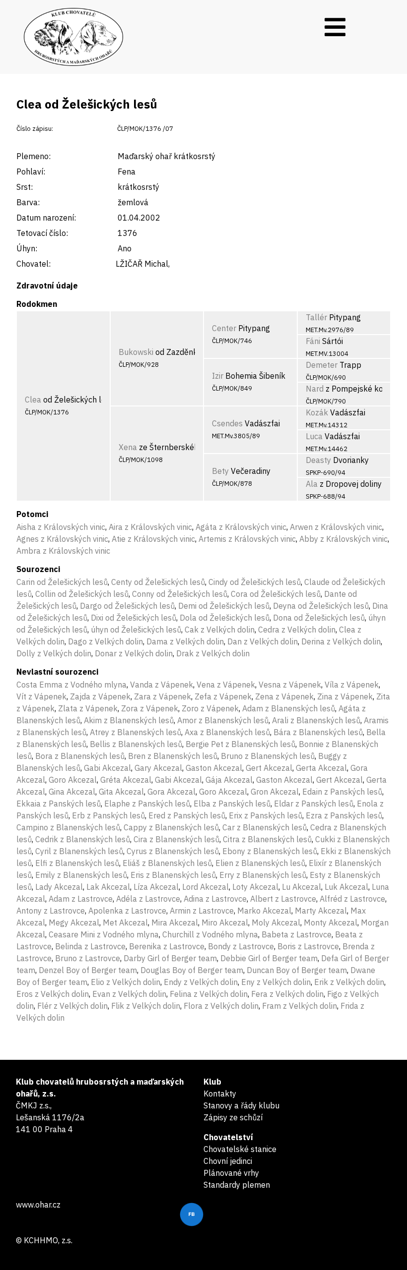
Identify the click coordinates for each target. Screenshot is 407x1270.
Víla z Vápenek (352, 685)
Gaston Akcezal (214, 768)
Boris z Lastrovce (308, 946)
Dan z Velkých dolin (262, 641)
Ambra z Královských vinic (63, 551)
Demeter (322, 365)
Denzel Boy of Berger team (88, 970)
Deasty (318, 460)
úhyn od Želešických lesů (136, 630)
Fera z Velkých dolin (287, 994)
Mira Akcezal (174, 922)
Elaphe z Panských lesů (147, 803)
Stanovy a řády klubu (241, 1105)
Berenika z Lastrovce (166, 946)
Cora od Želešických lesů (276, 594)
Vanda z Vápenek (161, 685)
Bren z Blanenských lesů (172, 756)
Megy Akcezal (74, 922)
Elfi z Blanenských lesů (77, 863)
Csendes (227, 423)
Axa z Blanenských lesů (227, 732)
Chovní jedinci (228, 1161)
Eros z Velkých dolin (52, 994)
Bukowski (136, 352)
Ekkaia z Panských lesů (58, 803)
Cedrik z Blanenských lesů (82, 839)
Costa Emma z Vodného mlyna (71, 685)
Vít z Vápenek (41, 696)
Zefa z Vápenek (223, 696)
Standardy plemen (237, 1185)
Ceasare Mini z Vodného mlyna (104, 934)
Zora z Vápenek (149, 708)
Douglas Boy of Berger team (191, 970)
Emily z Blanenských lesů (81, 875)
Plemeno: (33, 156)
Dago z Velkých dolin (105, 641)
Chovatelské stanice (240, 1149)
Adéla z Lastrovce (148, 899)
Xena (128, 447)
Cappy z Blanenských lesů (171, 827)
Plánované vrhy (231, 1173)
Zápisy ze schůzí (233, 1117)
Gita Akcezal (121, 792)
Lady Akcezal (59, 887)
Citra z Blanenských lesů (267, 839)
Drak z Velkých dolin (213, 653)
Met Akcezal (125, 922)
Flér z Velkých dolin (72, 1006)
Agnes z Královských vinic (62, 539)
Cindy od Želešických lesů (254, 582)
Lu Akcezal (301, 887)
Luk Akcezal (346, 887)
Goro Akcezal (73, 780)
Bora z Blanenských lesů (80, 756)
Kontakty (220, 1093)
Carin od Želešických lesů (62, 582)
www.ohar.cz (38, 1205)
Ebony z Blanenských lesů (269, 851)
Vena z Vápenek (226, 685)
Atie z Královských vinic (153, 539)
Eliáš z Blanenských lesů (167, 863)
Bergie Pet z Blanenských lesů (240, 744)
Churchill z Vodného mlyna (210, 934)
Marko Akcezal (264, 911)
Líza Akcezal (156, 887)
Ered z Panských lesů (186, 815)
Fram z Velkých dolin (299, 1006)
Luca (314, 436)
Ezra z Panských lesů (344, 815)
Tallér (316, 317)
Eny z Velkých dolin (276, 982)
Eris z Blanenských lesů (173, 875)
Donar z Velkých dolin (134, 653)
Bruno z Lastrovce (87, 958)
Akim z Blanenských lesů (129, 720)
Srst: (24, 187)
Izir (217, 376)
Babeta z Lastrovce (297, 934)
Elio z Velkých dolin (125, 982)
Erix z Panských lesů (265, 815)
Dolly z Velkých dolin (53, 653)
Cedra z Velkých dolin (297, 630)
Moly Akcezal (276, 922)
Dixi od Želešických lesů (133, 618)
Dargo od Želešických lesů (127, 606)
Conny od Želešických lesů (179, 594)
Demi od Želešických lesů (224, 606)
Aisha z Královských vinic (60, 527)
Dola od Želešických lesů (225, 618)
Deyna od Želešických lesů (321, 606)
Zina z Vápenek (345, 696)
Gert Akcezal (269, 768)
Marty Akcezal (321, 911)
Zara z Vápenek (162, 696)
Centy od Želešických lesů (158, 582)
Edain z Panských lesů (342, 792)
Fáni (313, 341)
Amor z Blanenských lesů (223, 720)
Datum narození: (46, 218)
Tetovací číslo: (42, 233)
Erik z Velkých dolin (349, 982)
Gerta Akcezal (321, 768)
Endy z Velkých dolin (201, 982)
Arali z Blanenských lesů (316, 720)
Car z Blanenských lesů (264, 827)
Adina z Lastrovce (215, 899)
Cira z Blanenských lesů (176, 839)
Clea (33, 399)
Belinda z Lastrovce (90, 946)
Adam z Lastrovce (81, 899)
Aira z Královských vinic (150, 527)
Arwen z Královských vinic (336, 527)
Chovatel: (33, 264)
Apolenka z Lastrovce (127, 911)
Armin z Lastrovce (202, 911)
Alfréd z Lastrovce (352, 899)
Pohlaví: (30, 171)
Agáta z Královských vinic (241, 527)
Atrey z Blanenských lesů (135, 732)
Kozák (317, 412)
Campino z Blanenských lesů (68, 827)
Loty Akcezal (255, 887)
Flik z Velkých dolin (145, 1006)
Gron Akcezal (275, 792)
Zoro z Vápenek (210, 708)
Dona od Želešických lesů (319, 618)
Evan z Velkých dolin (129, 994)
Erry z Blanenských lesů (262, 875)
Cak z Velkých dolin (220, 630)
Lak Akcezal (108, 887)
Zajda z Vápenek (100, 696)
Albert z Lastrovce (283, 899)
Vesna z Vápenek (290, 685)
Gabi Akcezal (107, 768)
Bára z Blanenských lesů (318, 732)
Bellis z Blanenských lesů (136, 744)
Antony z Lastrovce (50, 911)
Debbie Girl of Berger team (269, 958)
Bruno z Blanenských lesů (268, 756)
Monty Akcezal (330, 922)
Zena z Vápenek (284, 696)
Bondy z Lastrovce (241, 946)
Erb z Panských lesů (108, 815)
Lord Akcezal (205, 887)
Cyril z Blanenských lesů (79, 851)
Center (224, 328)
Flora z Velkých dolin (221, 1006)
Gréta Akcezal (125, 780)
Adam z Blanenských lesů (288, 708)
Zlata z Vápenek (88, 708)
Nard (315, 389)
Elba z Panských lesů (232, 803)
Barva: (28, 202)
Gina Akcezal (72, 792)
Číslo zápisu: (34, 128)
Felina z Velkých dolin (209, 994)
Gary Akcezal (158, 768)
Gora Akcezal (171, 792)
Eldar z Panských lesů (313, 803)
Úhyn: (26, 248)
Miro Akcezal (225, 922)
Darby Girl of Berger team (170, 958)
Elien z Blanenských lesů (260, 863)
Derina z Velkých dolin (341, 641)
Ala (312, 484)
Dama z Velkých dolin (185, 641)
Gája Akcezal (229, 780)
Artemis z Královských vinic (247, 539)
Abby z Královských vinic (343, 539)
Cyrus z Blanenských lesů (173, 851)
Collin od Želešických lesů (82, 594)
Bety (220, 471)
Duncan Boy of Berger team (297, 970)
